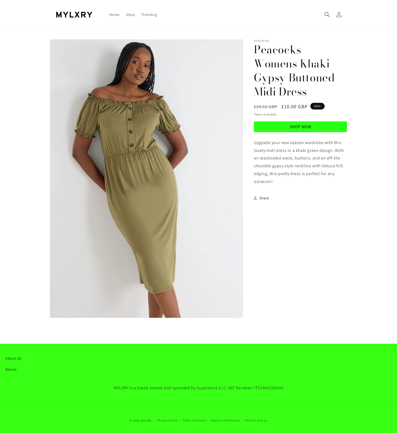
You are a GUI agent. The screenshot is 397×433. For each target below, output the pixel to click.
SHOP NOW (300, 126)
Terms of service (194, 420)
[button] (327, 15)
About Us (13, 358)
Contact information (225, 420)
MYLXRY (146, 420)
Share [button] (264, 197)
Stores (11, 369)
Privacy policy (167, 420)
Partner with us (256, 420)
